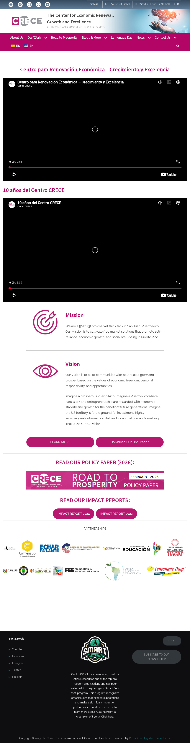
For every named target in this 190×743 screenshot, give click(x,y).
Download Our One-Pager (130, 442)
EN (32, 46)
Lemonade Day (121, 37)
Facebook (18, 656)
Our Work (34, 37)
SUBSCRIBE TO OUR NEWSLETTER (157, 4)
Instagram (18, 663)
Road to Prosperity (64, 37)
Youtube (17, 649)
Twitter (16, 670)
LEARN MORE (60, 442)
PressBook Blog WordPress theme (150, 738)
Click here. (107, 716)
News (141, 37)
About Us (16, 37)
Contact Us (163, 37)
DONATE (94, 4)
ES (18, 46)
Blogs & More (91, 37)
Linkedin (17, 676)
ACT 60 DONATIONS (117, 4)
